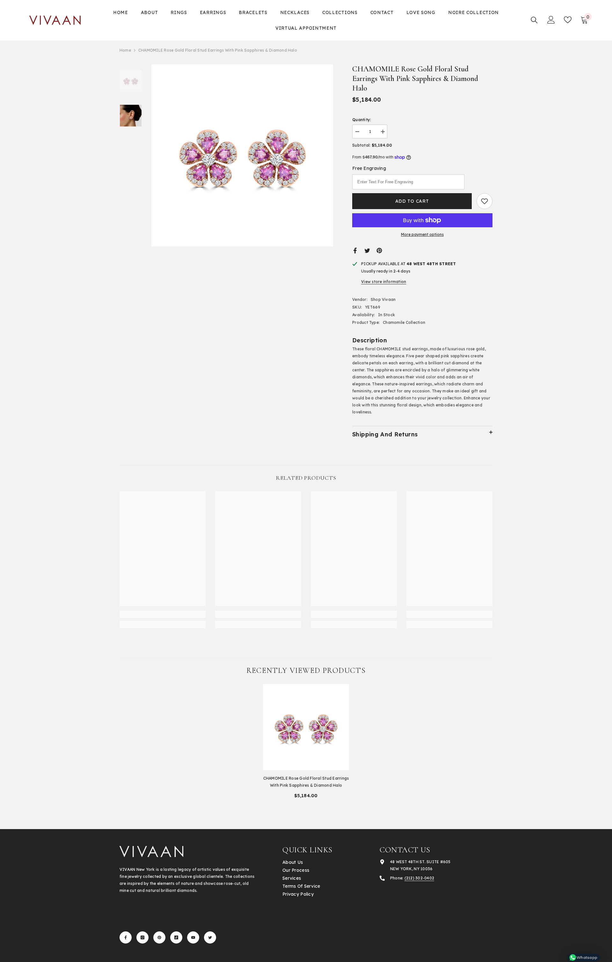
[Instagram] (142, 937)
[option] (242, 155)
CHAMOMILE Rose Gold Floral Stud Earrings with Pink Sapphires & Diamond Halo (306, 782)
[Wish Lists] (568, 20)
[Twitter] (367, 250)
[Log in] (551, 20)
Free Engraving (369, 168)
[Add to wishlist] (484, 201)
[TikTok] (176, 937)
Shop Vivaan (383, 299)
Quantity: (361, 119)
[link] (163, 614)
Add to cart (412, 201)
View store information (383, 281)
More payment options (422, 234)
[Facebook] (355, 250)
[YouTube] (193, 937)
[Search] (534, 20)
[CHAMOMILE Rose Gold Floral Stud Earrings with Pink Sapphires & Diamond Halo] (306, 727)
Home (125, 50)
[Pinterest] (379, 250)
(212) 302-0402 (419, 878)
